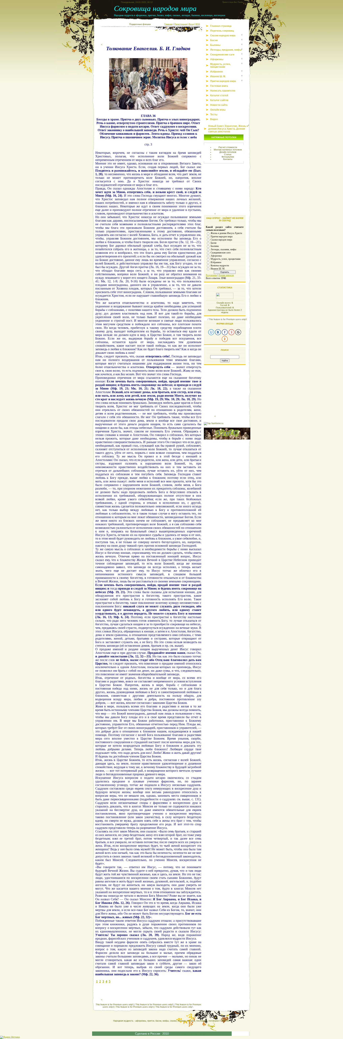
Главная (168, 24)
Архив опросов (226, 275)
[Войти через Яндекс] (231, 332)
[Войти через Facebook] (225, 332)
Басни (213, 242)
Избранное (216, 262)
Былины (215, 246)
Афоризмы (216, 255)
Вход (191, 24)
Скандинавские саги (220, 252)
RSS (198, 24)
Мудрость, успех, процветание (226, 259)
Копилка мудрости (220, 265)
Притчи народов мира (221, 236)
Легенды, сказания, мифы (223, 249)
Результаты (211, 275)
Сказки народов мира (221, 239)
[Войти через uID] (211, 332)
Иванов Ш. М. (218, 268)
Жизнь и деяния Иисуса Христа (226, 233)
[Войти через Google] (238, 332)
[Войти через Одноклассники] (225, 339)
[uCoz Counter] (224, 298)
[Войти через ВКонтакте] (218, 332)
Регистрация (180, 24)
